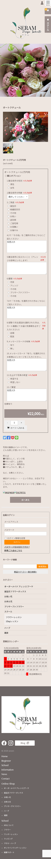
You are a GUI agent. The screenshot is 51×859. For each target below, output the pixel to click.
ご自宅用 (14, 223)
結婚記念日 (15, 209)
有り (12, 344)
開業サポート (9, 852)
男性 (12, 184)
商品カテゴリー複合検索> (25, 571)
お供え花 (8, 601)
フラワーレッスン (14, 617)
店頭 (12, 332)
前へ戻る (25, 499)
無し (12, 348)
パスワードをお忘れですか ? (16, 546)
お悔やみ (14, 230)
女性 (12, 187)
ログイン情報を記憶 (16, 538)
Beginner (6, 760)
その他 (13, 212)
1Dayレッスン (12, 621)
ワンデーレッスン (11, 834)
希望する (14, 378)
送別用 (13, 219)
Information (7, 769)
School (5, 765)
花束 (12, 282)
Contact (5, 778)
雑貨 (6, 632)
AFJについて (9, 825)
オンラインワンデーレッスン (15, 847)
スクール (48, 26)
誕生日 (13, 205)
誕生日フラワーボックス (15, 591)
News (4, 774)
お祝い (13, 216)
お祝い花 (8, 596)
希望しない (15, 382)
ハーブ (7, 627)
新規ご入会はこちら (13, 550)
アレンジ (14, 285)
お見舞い (14, 226)
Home (4, 756)
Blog (23, 743)
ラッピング (8, 838)
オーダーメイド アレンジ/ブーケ (18, 586)
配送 (12, 336)
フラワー (7, 829)
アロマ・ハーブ (10, 843)
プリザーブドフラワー (20, 292)
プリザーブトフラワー (14, 606)
